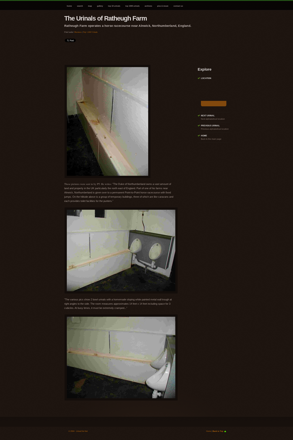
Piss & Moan (162, 6)
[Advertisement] (126, 52)
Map (90, 6)
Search (80, 6)
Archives (148, 6)
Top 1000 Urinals (132, 6)
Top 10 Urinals (114, 6)
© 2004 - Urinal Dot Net (78, 431)
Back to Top (218, 431)
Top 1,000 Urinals (90, 32)
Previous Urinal (210, 125)
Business (78, 32)
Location (206, 78)
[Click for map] (213, 103)
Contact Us (178, 6)
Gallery (100, 6)
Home (69, 6)
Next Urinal (208, 115)
